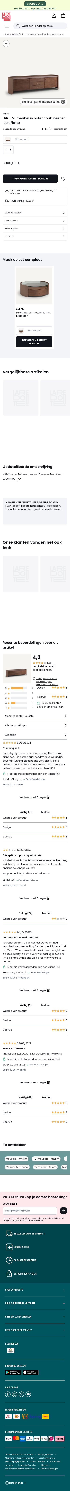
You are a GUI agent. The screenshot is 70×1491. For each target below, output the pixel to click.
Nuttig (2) (26, 1005)
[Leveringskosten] (64, 213)
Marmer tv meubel (17, 1167)
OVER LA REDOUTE (14, 1289)
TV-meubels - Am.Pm (46, 1159)
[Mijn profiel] (54, 15)
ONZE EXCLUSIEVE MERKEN (18, 1316)
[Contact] (64, 236)
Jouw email (10, 1203)
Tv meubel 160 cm (45, 1167)
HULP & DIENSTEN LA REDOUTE (20, 1303)
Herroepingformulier (27, 1465)
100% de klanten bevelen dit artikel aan (50, 705)
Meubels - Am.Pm (16, 1159)
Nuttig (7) (26, 812)
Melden (45, 812)
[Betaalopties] (64, 228)
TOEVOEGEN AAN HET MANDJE (30, 178)
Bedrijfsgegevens (45, 1454)
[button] (63, 15)
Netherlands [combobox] (16, 1482)
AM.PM (6, 113)
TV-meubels (12, 34)
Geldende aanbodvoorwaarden (19, 1454)
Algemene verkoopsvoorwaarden (19, 1458)
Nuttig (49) (26, 1097)
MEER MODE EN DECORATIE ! (18, 1330)
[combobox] (35, 717)
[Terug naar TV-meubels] (6, 43)
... (3, 34)
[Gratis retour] (64, 221)
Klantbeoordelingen (49, 1468)
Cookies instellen (37, 1461)
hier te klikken (36, 1220)
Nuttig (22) (26, 913)
